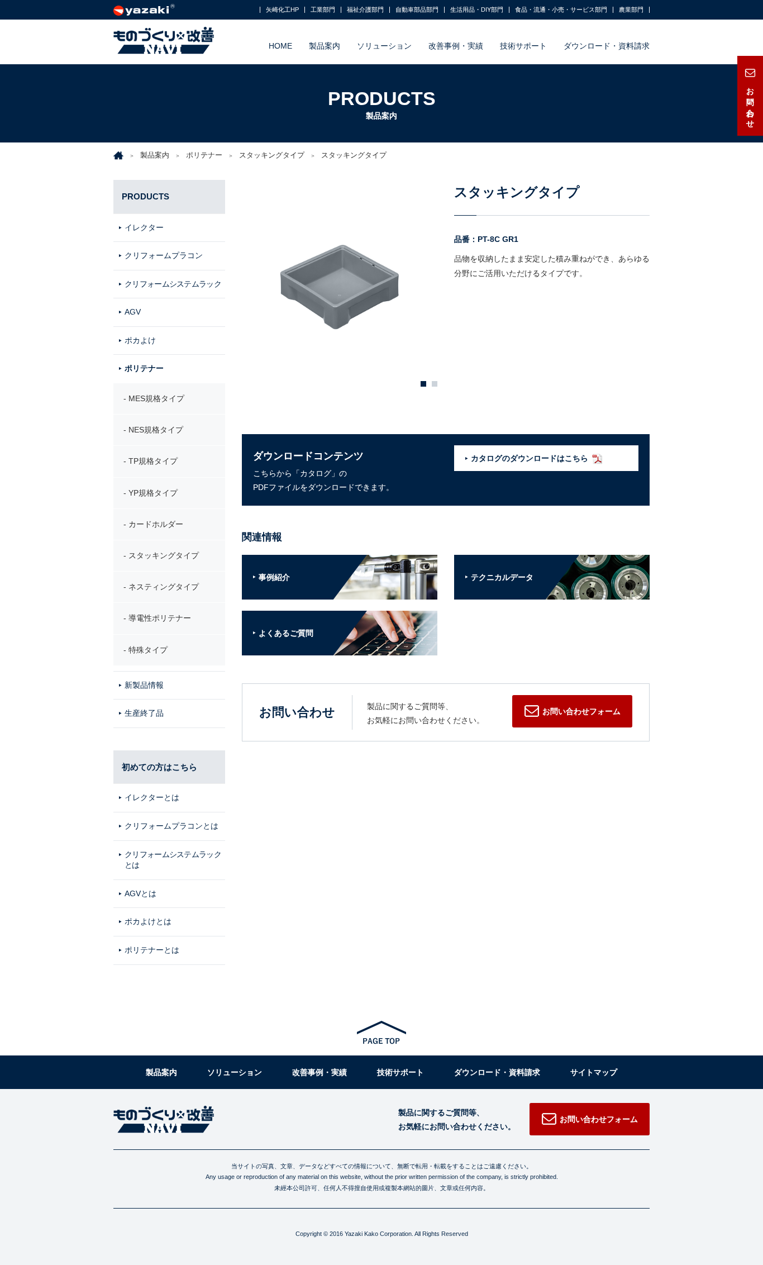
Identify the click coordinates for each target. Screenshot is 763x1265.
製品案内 (324, 45)
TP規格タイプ (153, 460)
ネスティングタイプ (163, 586)
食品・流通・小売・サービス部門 (561, 10)
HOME (280, 45)
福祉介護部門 (365, 10)
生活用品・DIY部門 (476, 10)
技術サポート (523, 45)
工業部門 (323, 10)
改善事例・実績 (455, 45)
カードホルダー (155, 524)
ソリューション (384, 45)
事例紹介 (274, 577)
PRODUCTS (145, 196)
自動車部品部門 (416, 10)
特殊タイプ (148, 649)
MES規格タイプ (156, 398)
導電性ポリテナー (159, 618)
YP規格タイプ (153, 492)
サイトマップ (593, 1072)
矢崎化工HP (282, 10)
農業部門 (631, 10)
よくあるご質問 (286, 633)
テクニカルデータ (502, 577)
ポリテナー (204, 155)
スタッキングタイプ (271, 155)
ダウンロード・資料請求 (607, 45)
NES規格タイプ (155, 429)
